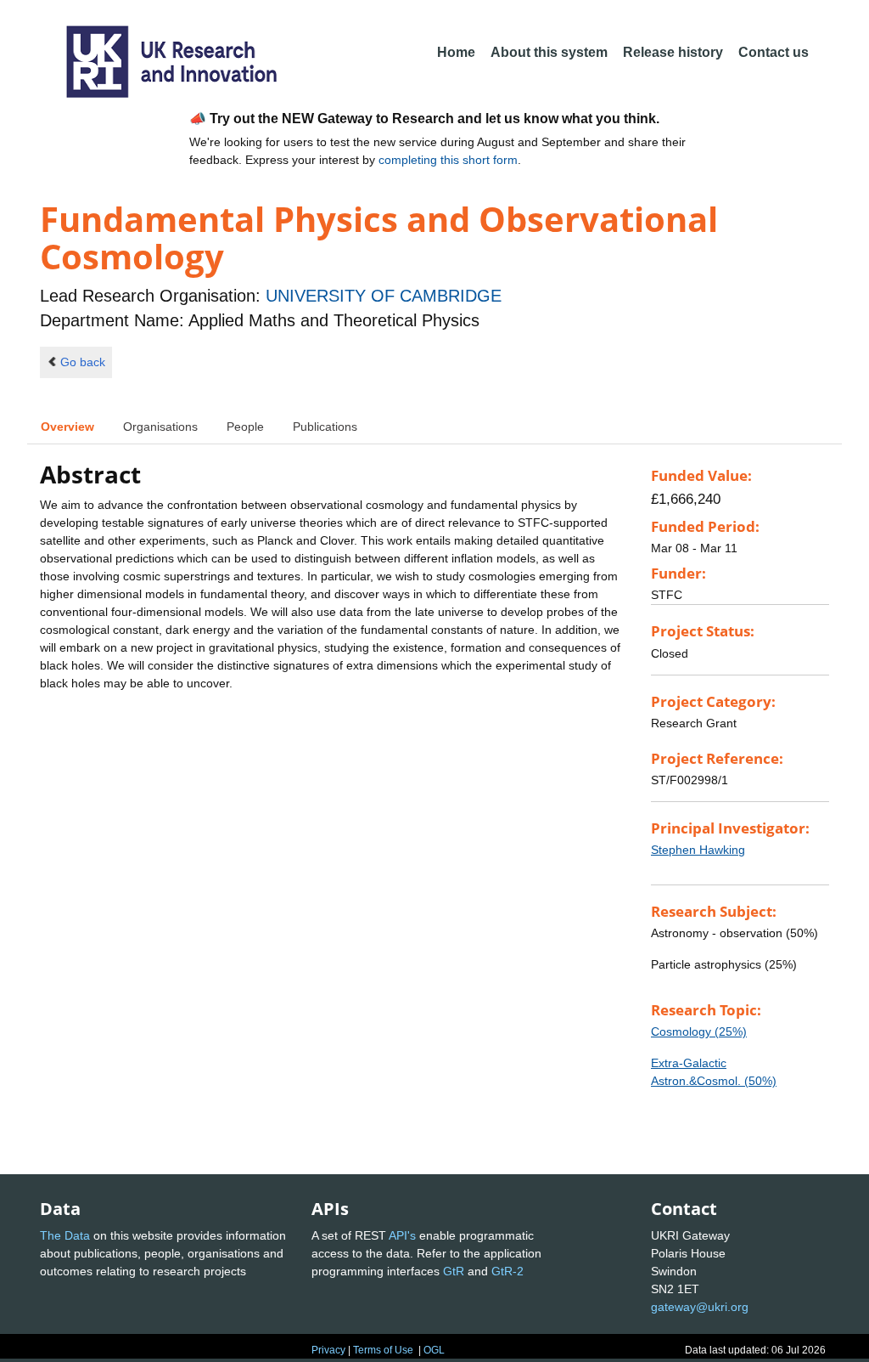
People (245, 426)
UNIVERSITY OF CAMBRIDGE (384, 295)
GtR (453, 1271)
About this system (549, 52)
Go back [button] (82, 362)
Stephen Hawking (698, 849)
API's (402, 1235)
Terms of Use (383, 1350)
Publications (325, 426)
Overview (67, 426)
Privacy (328, 1350)
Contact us (773, 52)
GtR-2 (507, 1271)
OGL (434, 1350)
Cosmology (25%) (699, 1031)
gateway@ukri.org (699, 1307)
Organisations (160, 426)
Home (456, 52)
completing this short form (448, 160)
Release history (673, 52)
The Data (65, 1235)
